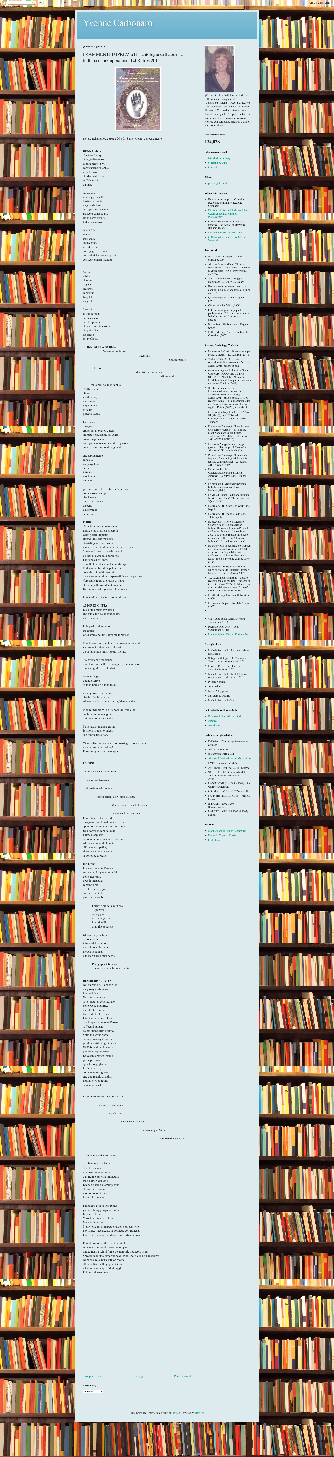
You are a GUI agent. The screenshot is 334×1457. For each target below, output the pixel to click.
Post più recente (92, 1376)
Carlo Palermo (216, 840)
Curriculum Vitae (217, 162)
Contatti (212, 167)
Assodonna (214, 725)
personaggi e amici (218, 183)
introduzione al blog (219, 158)
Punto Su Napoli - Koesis (222, 835)
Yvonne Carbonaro (118, 22)
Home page (138, 1376)
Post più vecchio (183, 1376)
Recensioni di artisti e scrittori (224, 716)
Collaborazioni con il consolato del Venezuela (227, 238)
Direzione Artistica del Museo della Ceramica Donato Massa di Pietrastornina (227, 213)
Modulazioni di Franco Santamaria (227, 830)
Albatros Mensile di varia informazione (229, 758)
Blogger (199, 1412)
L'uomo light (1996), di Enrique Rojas (229, 634)
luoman (176, 1412)
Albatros (212, 721)
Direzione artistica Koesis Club (225, 232)
